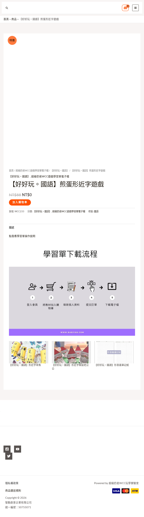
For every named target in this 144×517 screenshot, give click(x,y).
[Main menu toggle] (135, 8)
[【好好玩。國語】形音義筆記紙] (114, 352)
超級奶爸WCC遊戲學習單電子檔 (32, 170)
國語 (96, 211)
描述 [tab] (11, 227)
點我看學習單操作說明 (22, 236)
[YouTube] (17, 449)
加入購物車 (19, 202)
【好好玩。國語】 (60, 170)
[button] (6, 8)
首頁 (11, 170)
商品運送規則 (13, 490)
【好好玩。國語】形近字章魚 (25, 365)
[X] (8, 456)
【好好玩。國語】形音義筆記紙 (111, 365)
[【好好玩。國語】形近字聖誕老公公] (71, 352)
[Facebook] (7, 449)
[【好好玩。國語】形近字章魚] (28, 352)
